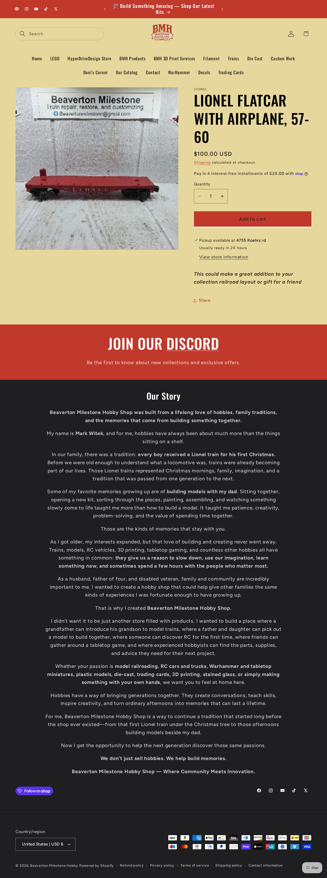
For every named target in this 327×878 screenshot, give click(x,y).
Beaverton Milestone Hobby (54, 865)
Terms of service (194, 865)
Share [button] (205, 300)
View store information (223, 257)
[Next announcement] (222, 9)
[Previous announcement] (105, 9)
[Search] (22, 33)
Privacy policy (162, 865)
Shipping (202, 162)
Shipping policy (228, 865)
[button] (211, 58)
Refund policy (132, 865)
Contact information (265, 865)
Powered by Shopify (96, 865)
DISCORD (192, 343)
